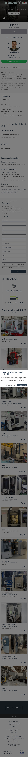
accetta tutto (22, 385)
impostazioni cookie (9, 385)
